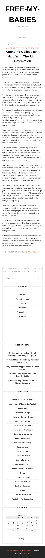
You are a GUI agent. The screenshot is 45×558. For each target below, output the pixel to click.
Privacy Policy (22, 312)
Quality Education (22, 486)
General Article (22, 460)
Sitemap (22, 316)
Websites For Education (22, 499)
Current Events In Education (23, 48)
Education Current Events (23, 417)
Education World (22, 456)
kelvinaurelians (32, 252)
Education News (23, 447)
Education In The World (22, 425)
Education (22, 408)
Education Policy (22, 451)
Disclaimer (22, 307)
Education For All (22, 421)
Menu (23, 37)
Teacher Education (22, 494)
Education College (22, 412)
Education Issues (22, 438)
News (22, 473)
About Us (23, 295)
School (22, 490)
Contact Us (22, 303)
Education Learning (22, 443)
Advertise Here (22, 299)
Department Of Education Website (22, 404)
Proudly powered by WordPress (18, 551)
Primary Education (22, 477)
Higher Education (22, 464)
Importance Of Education (22, 468)
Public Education (22, 481)
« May (21, 538)
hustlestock (25, 553)
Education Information (22, 434)
